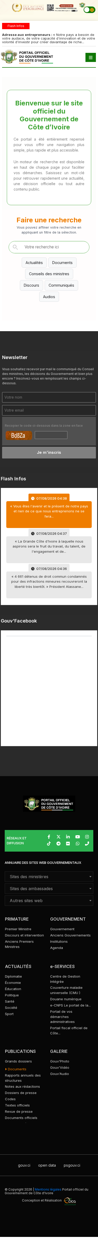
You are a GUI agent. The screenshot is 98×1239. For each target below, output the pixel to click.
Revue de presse (19, 1111)
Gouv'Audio (59, 1074)
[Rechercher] (15, 247)
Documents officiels (21, 1118)
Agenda (56, 948)
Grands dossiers (18, 1061)
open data (47, 1165)
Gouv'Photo (59, 1061)
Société (11, 1007)
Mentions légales (48, 1189)
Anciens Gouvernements (70, 935)
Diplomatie (13, 976)
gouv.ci (24, 1165)
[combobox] (49, 876)
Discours (31, 285)
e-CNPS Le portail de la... (70, 1005)
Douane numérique (66, 999)
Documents (62, 262)
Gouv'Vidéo (59, 1067)
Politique (12, 995)
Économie (13, 982)
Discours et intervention (24, 935)
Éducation (13, 989)
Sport (9, 1014)
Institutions (59, 941)
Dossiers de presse (21, 1093)
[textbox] (49, 876)
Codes (10, 1099)
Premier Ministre (18, 929)
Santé (9, 1001)
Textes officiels (17, 1105)
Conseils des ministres (49, 274)
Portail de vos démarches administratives (62, 1016)
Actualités (34, 262)
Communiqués (61, 285)
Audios (49, 296)
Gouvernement (62, 929)
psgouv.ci (72, 1165)
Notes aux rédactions (22, 1086)
